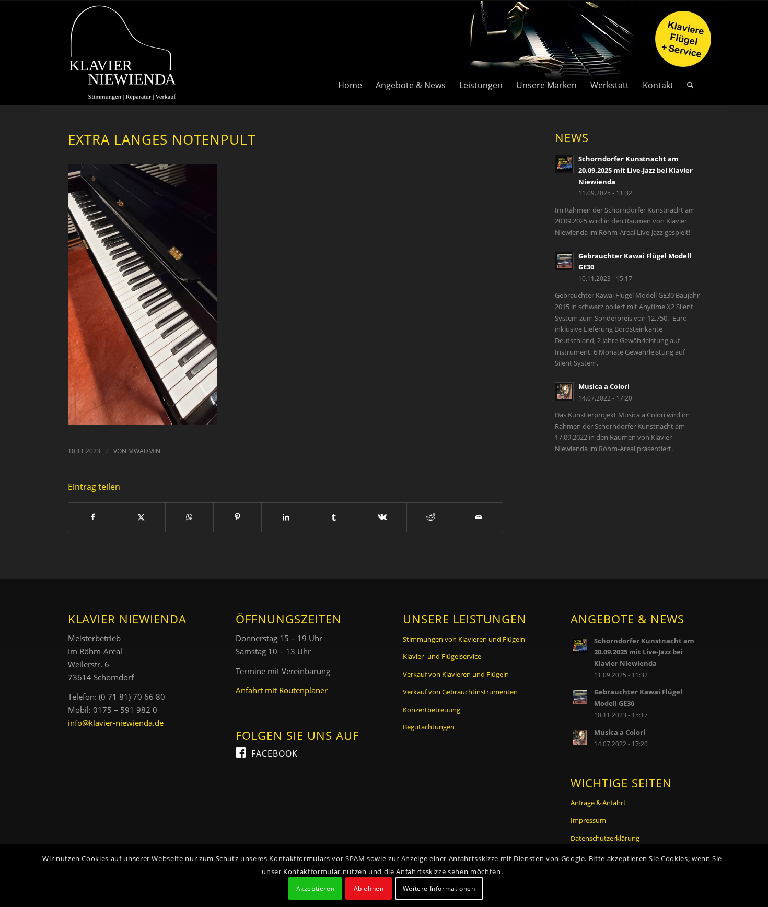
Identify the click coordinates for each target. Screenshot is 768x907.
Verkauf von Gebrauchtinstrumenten (460, 692)
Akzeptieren (315, 888)
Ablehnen (369, 888)
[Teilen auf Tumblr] (334, 517)
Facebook (274, 753)
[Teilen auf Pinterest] (237, 517)
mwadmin (144, 450)
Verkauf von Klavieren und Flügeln (456, 674)
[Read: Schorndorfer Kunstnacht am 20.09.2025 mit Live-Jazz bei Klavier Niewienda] (564, 164)
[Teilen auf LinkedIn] (285, 517)
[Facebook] (241, 752)
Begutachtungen (429, 727)
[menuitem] (350, 53)
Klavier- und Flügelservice (442, 656)
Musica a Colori (604, 386)
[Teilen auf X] (141, 517)
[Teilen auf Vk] (382, 517)
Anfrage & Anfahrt (598, 802)
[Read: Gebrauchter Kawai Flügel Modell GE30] (564, 261)
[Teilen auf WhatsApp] (189, 517)
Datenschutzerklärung (605, 838)
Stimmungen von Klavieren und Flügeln (464, 639)
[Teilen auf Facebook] (92, 517)
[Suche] (690, 53)
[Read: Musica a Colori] (564, 391)
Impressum (588, 820)
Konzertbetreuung (431, 709)
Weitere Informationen (439, 888)
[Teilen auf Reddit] (431, 517)
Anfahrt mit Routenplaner (282, 690)
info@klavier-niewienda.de (116, 722)
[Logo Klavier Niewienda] (123, 53)
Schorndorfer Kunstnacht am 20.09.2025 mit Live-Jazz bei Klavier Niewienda (635, 170)
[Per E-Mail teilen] (479, 517)
